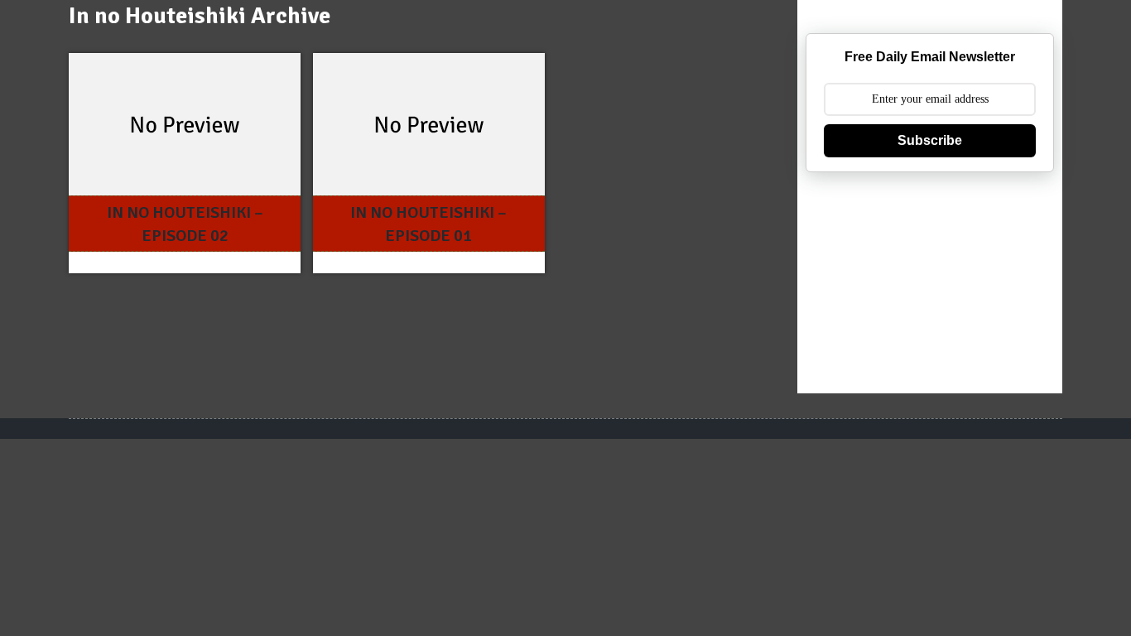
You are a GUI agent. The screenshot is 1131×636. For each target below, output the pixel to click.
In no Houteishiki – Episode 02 (185, 224)
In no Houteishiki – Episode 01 (428, 224)
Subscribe (930, 140)
